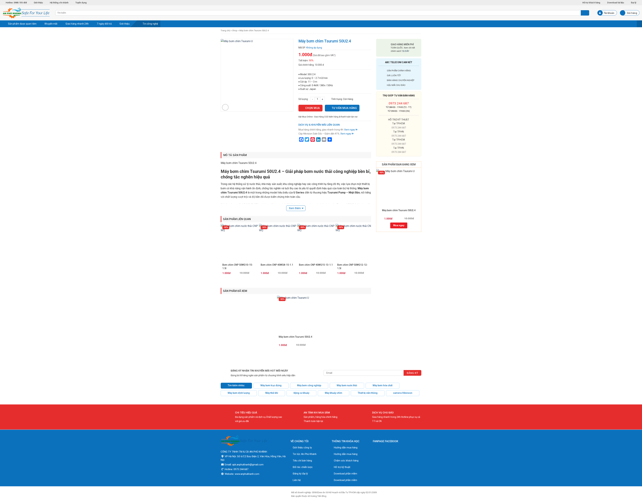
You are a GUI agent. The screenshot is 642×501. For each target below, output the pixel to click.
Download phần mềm (345, 473)
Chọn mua (312, 108)
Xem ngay (349, 129)
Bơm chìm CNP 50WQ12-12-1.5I (352, 266)
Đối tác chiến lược (303, 467)
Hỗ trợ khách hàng (591, 2)
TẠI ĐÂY (405, 51)
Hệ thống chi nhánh (59, 2)
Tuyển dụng (81, 2)
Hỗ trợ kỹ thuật (342, 467)
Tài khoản (609, 13)
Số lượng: (303, 99)
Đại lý (633, 2)
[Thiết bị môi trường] (26, 13)
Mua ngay (398, 225)
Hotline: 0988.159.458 (16, 2)
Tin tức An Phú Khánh (304, 454)
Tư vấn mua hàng (344, 108)
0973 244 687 (399, 103)
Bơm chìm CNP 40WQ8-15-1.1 (277, 264)
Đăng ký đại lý (300, 473)
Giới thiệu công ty (302, 447)
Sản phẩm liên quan (237, 219)
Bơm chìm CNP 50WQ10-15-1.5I (237, 266)
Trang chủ (225, 30)
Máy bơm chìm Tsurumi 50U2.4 (398, 210)
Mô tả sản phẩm (235, 155)
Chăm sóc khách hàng (346, 460)
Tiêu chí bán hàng (302, 460)
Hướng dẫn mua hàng (345, 447)
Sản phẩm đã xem (235, 291)
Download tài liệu (615, 2)
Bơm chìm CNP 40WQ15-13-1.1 (316, 264)
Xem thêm (295, 208)
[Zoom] (225, 107)
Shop (234, 30)
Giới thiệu (38, 2)
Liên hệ (297, 480)
